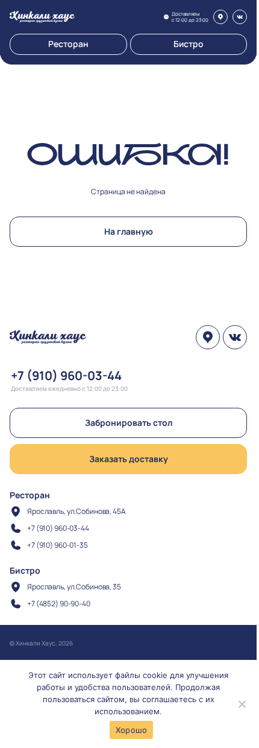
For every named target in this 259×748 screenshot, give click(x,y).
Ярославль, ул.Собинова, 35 (74, 587)
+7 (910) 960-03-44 (66, 375)
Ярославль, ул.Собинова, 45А (76, 511)
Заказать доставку (128, 458)
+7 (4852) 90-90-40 (58, 603)
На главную (128, 231)
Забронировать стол (128, 422)
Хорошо (132, 730)
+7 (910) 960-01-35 (57, 545)
